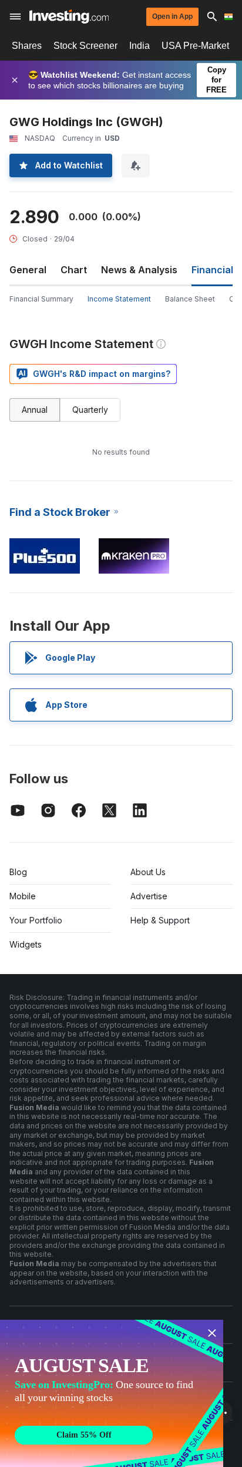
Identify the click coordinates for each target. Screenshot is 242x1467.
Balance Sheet (190, 298)
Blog (18, 872)
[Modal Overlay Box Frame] (111, 1393)
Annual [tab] (35, 410)
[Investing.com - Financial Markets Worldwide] (69, 16)
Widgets (25, 944)
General (27, 270)
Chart (73, 270)
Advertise (148, 896)
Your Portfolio (35, 920)
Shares (27, 46)
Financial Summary (41, 298)
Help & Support (160, 920)
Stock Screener (85, 46)
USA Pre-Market (195, 46)
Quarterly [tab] (90, 410)
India (139, 46)
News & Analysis (139, 270)
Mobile (22, 896)
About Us (148, 872)
